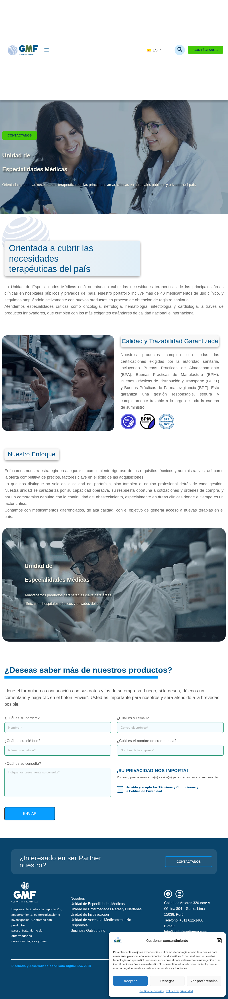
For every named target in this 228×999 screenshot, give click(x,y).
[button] (219, 940)
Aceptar (130, 981)
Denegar (167, 981)
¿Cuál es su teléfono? (22, 741)
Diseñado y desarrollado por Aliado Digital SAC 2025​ (51, 966)
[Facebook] (168, 894)
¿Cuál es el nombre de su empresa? (146, 741)
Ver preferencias (204, 981)
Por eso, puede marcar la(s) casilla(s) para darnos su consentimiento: (168, 777)
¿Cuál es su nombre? (22, 718)
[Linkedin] (179, 894)
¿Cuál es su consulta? (22, 763)
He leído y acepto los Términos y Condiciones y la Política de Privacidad (162, 789)
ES (155, 50)
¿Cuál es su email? (133, 718)
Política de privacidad (179, 991)
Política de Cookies (152, 991)
